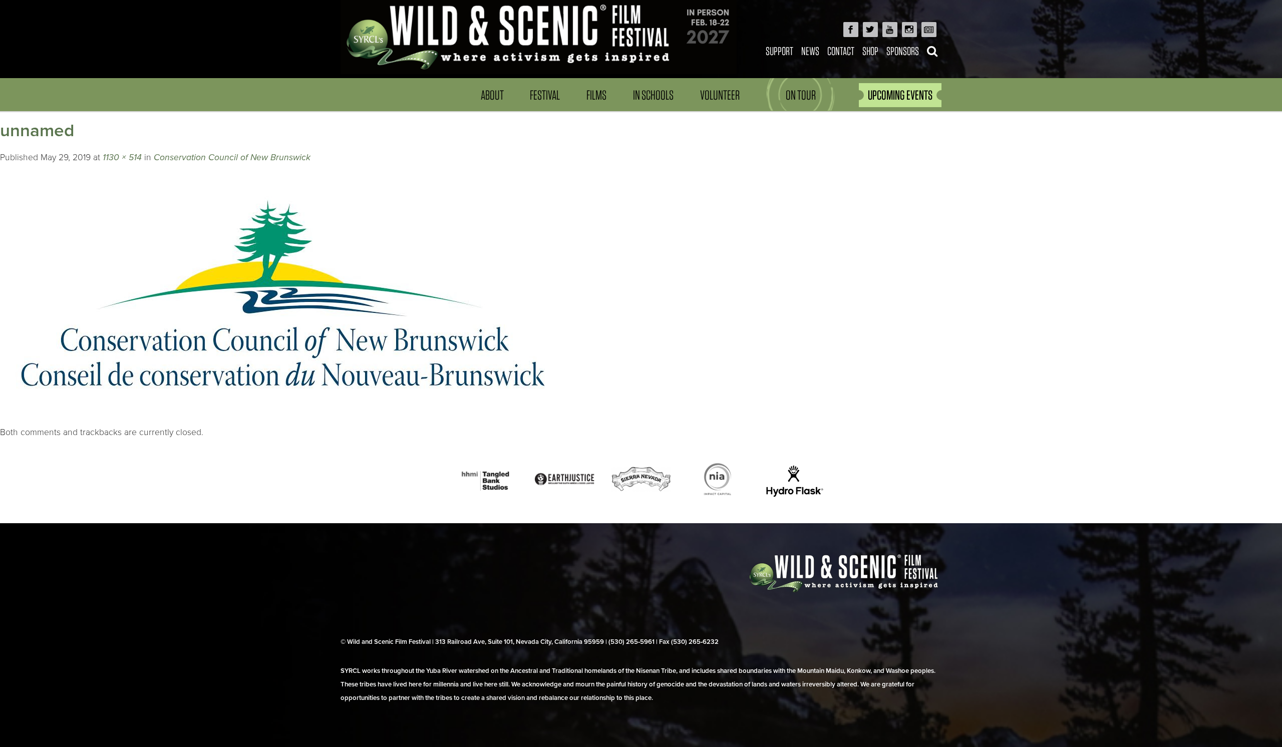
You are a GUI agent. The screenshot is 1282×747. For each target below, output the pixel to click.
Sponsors (902, 51)
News (810, 51)
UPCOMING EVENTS (900, 95)
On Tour (801, 95)
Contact (840, 51)
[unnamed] (283, 419)
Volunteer (720, 95)
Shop (870, 51)
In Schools (653, 95)
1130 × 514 (122, 157)
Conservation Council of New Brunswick (232, 157)
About (492, 95)
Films (596, 95)
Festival (545, 95)
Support (779, 51)
